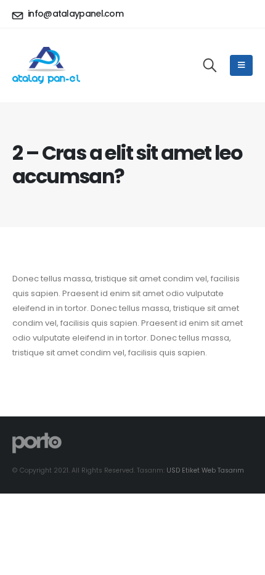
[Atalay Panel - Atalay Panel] (46, 65)
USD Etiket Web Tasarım (205, 470)
